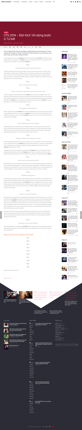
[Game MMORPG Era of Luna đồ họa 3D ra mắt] (32, 410)
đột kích (9, 278)
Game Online (58, 327)
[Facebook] (71, 2)
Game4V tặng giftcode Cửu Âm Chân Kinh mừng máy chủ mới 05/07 (73, 86)
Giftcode (57, 334)
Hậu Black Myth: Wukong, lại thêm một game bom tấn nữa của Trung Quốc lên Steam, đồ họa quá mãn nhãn (72, 168)
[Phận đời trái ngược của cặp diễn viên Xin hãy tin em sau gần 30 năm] (6, 336)
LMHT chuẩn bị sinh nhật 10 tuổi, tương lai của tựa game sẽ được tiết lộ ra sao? (40, 312)
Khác (56, 330)
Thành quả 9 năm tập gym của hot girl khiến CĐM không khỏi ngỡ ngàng (72, 98)
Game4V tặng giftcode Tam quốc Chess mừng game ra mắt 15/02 (72, 80)
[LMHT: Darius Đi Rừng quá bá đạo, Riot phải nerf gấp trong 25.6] (10, 295)
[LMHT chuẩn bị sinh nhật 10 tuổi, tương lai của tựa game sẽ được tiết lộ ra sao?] (41, 300)
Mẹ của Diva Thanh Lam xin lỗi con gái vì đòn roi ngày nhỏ (17, 324)
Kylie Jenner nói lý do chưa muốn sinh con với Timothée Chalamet (17, 329)
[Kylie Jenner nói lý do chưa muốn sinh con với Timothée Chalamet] (6, 330)
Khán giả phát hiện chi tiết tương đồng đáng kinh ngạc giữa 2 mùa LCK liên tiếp (72, 250)
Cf (6, 278)
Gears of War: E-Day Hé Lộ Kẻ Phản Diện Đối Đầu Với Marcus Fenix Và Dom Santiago (73, 231)
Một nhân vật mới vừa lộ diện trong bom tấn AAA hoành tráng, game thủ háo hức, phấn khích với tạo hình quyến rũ (73, 188)
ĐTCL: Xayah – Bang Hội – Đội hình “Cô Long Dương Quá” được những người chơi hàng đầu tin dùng (71, 303)
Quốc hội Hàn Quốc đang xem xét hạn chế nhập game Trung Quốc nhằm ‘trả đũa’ (43, 344)
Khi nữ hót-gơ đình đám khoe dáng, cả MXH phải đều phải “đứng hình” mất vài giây (73, 124)
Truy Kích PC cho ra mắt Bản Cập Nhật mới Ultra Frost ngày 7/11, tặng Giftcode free (73, 66)
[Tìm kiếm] (80, 1)
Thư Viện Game (58, 338)
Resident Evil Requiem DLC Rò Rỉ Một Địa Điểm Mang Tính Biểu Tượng (73, 225)
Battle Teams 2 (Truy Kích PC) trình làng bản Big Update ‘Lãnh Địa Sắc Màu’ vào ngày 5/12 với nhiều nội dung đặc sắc (73, 57)
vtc (11, 278)
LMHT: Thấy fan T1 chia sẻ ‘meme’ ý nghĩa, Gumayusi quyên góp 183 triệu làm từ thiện (24, 301)
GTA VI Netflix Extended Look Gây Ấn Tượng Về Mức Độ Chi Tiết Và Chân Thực (73, 218)
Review (56, 336)
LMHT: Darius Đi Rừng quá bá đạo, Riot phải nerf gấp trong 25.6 (10, 301)
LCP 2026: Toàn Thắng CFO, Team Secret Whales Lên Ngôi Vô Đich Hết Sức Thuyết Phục (73, 259)
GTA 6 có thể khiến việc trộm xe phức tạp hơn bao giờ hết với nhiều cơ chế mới (73, 210)
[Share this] (10, 47)
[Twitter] (75, 2)
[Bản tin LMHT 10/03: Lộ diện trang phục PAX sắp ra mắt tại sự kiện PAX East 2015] (56, 300)
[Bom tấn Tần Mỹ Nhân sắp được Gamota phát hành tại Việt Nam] (32, 390)
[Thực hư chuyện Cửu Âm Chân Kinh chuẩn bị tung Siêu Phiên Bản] (32, 371)
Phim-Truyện (58, 339)
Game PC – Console (59, 329)
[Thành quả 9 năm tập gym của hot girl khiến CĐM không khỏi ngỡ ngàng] (6, 341)
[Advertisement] (41, 12)
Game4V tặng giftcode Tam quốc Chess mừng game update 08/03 (72, 73)
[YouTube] (78, 2)
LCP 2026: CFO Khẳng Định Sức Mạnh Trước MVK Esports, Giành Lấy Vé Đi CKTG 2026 (73, 268)
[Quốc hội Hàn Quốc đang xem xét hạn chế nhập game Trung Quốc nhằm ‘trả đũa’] (32, 351)
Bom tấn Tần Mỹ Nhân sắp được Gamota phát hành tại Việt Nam (42, 382)
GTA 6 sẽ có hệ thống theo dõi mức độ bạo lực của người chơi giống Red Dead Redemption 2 (73, 202)
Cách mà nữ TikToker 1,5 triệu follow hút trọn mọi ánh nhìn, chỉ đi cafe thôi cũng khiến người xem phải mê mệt (73, 115)
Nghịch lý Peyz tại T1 (72, 243)
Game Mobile (58, 325)
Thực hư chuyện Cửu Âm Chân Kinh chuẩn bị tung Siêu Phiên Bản (42, 363)
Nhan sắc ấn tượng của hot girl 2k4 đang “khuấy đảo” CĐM (73, 133)
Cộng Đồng (57, 332)
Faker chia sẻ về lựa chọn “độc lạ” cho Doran (73, 276)
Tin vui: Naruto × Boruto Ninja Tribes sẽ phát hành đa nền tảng (43, 324)
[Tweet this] (14, 47)
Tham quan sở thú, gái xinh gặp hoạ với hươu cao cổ (72, 106)
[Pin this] (21, 47)
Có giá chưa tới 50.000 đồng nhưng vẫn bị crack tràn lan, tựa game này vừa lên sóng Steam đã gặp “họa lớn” (73, 158)
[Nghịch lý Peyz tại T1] (6, 347)
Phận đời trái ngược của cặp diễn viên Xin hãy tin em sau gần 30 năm (17, 335)
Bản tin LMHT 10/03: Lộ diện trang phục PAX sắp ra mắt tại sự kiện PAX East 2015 (56, 312)
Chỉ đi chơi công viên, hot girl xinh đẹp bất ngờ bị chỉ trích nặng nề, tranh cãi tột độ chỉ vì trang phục (73, 147)
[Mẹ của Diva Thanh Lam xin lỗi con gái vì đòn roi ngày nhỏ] (6, 325)
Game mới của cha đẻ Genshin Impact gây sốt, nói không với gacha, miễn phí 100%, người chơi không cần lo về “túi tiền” (73, 178)
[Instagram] (73, 2)
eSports (57, 323)
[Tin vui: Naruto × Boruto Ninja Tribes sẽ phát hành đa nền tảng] (32, 332)
